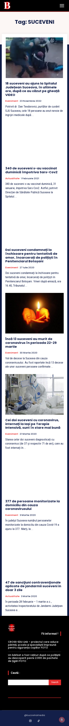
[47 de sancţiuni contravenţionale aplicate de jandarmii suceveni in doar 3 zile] (34, 556)
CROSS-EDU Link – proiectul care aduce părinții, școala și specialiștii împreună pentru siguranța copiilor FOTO (33, 645)
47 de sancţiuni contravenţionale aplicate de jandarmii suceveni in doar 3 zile (33, 586)
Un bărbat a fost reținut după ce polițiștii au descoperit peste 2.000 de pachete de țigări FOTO (34, 658)
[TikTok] (38, 721)
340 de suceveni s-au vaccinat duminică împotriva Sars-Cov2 (31, 170)
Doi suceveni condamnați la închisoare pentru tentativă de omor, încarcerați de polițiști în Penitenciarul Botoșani (31, 255)
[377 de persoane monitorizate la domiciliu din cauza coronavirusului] (34, 475)
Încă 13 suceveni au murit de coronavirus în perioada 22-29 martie (31, 343)
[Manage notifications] (62, 719)
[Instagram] (30, 721)
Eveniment (11, 101)
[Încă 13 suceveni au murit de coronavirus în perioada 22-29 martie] (34, 313)
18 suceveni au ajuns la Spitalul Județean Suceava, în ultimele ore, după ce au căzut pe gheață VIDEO (32, 89)
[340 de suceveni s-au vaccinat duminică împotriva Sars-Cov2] (34, 142)
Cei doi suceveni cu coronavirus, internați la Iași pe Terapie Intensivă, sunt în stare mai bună (32, 424)
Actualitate (12, 178)
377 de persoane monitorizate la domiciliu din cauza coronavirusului (32, 505)
